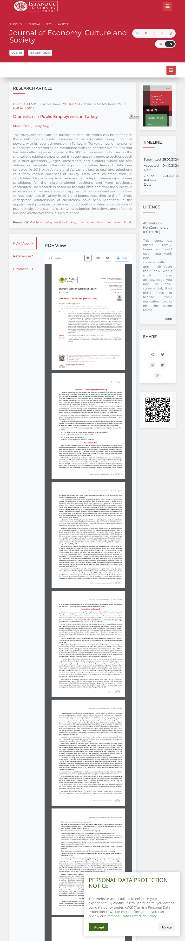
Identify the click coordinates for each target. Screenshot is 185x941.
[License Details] (168, 319)
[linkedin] (154, 33)
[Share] (152, 355)
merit (118, 222)
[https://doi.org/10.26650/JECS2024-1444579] (113, 282)
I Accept (98, 927)
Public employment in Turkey (53, 222)
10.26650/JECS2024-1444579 (44, 104)
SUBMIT (17, 52)
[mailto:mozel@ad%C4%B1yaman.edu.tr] (68, 303)
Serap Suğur (43, 126)
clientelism (86, 222)
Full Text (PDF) (24, 108)
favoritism (104, 222)
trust (127, 222)
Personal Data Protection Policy (132, 916)
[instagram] (170, 33)
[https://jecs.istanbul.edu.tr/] (71, 365)
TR (160, 44)
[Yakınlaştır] (107, 258)
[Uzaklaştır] (88, 258)
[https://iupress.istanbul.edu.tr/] (68, 280)
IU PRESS (15, 24)
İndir (123, 258)
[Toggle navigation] (167, 6)
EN (169, 44)
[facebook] (162, 33)
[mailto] (137, 33)
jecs (49, 24)
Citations (20, 269)
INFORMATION (40, 52)
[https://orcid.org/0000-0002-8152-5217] (67, 303)
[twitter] (146, 33)
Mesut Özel (22, 126)
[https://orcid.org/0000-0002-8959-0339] (79, 303)
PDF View (21, 243)
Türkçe (167, 927)
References (22, 256)
